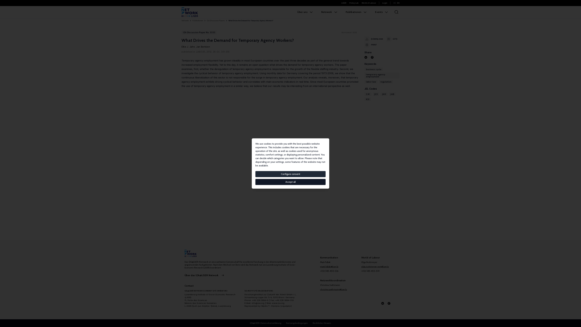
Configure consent (290, 174)
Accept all (290, 181)
